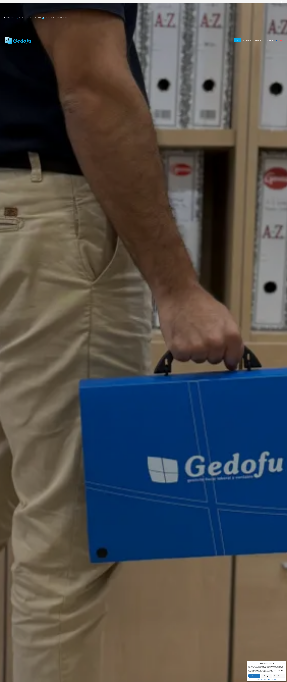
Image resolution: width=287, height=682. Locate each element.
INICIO (237, 40)
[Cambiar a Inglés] (277, 40)
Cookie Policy (260, 679)
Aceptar (254, 676)
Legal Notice (273, 679)
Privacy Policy (267, 679)
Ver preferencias (278, 676)
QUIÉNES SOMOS (247, 40)
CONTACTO (269, 40)
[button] (284, 663)
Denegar (266, 676)
